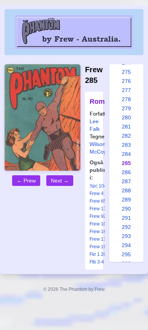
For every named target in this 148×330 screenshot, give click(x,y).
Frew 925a (101, 216)
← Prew (26, 181)
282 (126, 136)
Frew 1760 (101, 239)
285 (126, 163)
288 (126, 190)
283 (126, 145)
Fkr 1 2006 (101, 254)
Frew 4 (97, 193)
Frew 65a (99, 201)
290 (126, 209)
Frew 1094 (101, 224)
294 (126, 245)
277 (126, 90)
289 (126, 200)
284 (126, 154)
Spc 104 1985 (104, 186)
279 (126, 108)
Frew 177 (99, 208)
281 (126, 127)
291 (126, 218)
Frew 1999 (101, 246)
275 (126, 72)
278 (126, 99)
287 (126, 181)
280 (126, 117)
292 (126, 227)
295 (126, 254)
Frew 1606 (101, 231)
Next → (60, 181)
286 (126, 172)
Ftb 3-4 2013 (103, 262)
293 (126, 236)
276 (126, 81)
